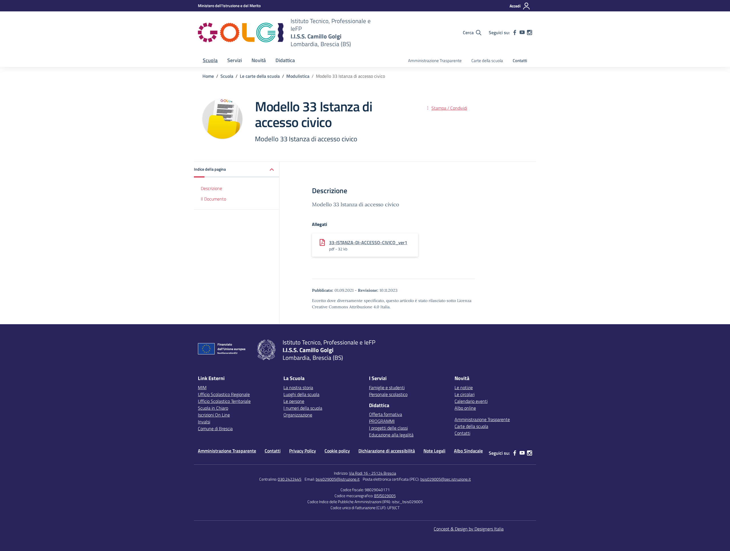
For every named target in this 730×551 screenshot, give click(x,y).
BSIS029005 (385, 496)
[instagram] (529, 32)
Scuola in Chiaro (213, 408)
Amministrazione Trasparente (435, 60)
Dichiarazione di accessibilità (386, 450)
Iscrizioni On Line (214, 414)
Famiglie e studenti (387, 387)
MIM (202, 387)
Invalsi (204, 421)
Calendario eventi (471, 401)
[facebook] (514, 32)
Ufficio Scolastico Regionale (224, 394)
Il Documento (213, 198)
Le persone (293, 401)
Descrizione (211, 188)
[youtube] (522, 32)
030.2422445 (289, 479)
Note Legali (434, 450)
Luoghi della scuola (301, 394)
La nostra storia (298, 387)
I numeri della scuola (302, 408)
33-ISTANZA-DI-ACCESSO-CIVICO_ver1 (368, 242)
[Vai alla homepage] (240, 32)
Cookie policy (337, 450)
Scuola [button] (210, 60)
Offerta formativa (385, 414)
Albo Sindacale (468, 450)
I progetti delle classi (388, 428)
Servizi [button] (234, 60)
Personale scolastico (388, 394)
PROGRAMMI (382, 421)
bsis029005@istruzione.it (338, 479)
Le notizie (464, 387)
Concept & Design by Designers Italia (469, 528)
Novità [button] (259, 60)
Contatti (520, 60)
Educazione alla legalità (391, 434)
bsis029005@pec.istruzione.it (445, 479)
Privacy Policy (302, 450)
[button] (236, 169)
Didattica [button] (285, 60)
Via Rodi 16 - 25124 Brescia (372, 473)
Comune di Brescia (215, 428)
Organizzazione (297, 414)
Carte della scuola (487, 60)
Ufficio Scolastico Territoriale (224, 401)
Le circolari (464, 394)
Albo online (465, 408)
